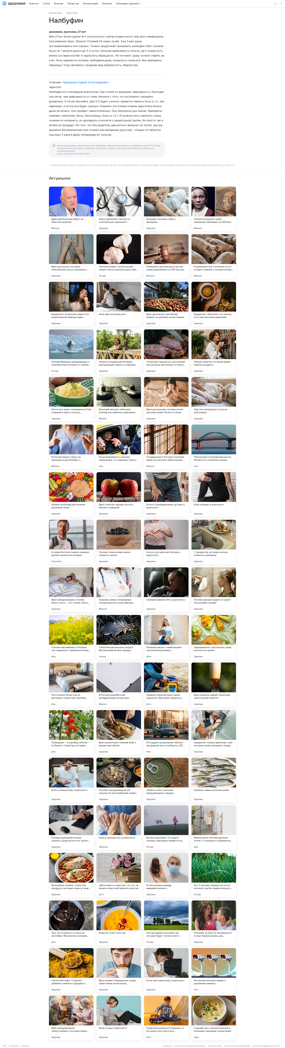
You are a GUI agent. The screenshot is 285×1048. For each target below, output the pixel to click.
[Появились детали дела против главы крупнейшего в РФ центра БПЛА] (166, 256)
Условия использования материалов (190, 1046)
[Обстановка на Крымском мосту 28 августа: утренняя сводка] (213, 447)
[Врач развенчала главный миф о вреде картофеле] (118, 732)
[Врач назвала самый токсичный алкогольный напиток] (213, 685)
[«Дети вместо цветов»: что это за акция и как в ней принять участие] (118, 875)
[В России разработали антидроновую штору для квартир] (118, 685)
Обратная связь (215, 1046)
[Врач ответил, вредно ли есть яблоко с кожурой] (118, 494)
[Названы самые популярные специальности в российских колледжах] (118, 589)
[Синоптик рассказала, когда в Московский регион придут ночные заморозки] (118, 637)
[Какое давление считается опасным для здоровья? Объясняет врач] (118, 209)
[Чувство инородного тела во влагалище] (213, 399)
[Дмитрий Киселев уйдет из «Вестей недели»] (71, 209)
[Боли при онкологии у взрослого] (166, 970)
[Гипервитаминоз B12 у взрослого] (166, 589)
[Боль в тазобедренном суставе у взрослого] (166, 494)
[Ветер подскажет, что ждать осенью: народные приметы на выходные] (166, 827)
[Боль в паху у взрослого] (118, 1018)
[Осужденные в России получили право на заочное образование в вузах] (166, 447)
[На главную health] (16, 3)
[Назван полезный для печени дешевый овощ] (71, 494)
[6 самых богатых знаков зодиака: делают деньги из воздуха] (71, 542)
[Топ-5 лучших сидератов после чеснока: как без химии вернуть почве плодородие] (213, 875)
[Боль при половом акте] (118, 304)
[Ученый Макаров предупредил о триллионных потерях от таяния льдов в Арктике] (71, 351)
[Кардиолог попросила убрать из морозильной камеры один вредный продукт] (71, 304)
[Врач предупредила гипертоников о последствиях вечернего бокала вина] (71, 1018)
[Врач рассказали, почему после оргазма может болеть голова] (166, 399)
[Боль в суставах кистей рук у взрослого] (166, 542)
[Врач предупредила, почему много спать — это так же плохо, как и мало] (71, 589)
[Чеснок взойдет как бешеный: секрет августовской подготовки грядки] (118, 256)
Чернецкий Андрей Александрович (85, 82)
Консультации (55, 12)
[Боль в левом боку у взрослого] (71, 780)
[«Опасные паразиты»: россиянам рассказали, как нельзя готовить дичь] (166, 351)
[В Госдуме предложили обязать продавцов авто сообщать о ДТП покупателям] (166, 732)
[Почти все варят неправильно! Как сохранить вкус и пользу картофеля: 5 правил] (71, 399)
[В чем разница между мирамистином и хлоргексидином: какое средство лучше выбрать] (166, 875)
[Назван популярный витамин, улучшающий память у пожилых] (118, 351)
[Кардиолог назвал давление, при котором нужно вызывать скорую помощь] (213, 732)
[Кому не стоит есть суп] (118, 922)
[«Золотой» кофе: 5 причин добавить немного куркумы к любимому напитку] (71, 970)
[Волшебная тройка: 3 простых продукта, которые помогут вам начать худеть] (71, 875)
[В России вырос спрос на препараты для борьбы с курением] (71, 447)
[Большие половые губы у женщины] (166, 209)
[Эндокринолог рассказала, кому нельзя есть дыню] (213, 637)
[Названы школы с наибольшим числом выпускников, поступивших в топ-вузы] (166, 637)
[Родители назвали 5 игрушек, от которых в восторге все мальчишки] (166, 1018)
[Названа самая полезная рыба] (213, 780)
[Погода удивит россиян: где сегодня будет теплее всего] (166, 922)
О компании (14, 1046)
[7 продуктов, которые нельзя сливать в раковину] (213, 542)
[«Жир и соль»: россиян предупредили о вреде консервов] (166, 780)
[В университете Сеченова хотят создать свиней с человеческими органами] (213, 256)
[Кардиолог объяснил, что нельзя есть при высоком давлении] (213, 304)
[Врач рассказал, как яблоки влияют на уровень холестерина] (166, 304)
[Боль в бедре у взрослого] (213, 494)
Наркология (72, 12)
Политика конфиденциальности (266, 1046)
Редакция (167, 1046)
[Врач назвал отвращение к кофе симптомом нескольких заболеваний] (118, 970)
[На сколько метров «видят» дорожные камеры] (213, 970)
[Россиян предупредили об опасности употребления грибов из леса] (118, 780)
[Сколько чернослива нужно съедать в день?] (118, 542)
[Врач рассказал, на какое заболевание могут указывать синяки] (71, 256)
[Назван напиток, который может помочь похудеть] (213, 351)
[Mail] (4, 3)
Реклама (25, 1046)
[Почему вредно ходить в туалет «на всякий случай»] (213, 589)
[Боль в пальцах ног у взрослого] (118, 827)
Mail (5, 1046)
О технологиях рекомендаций (237, 1046)
